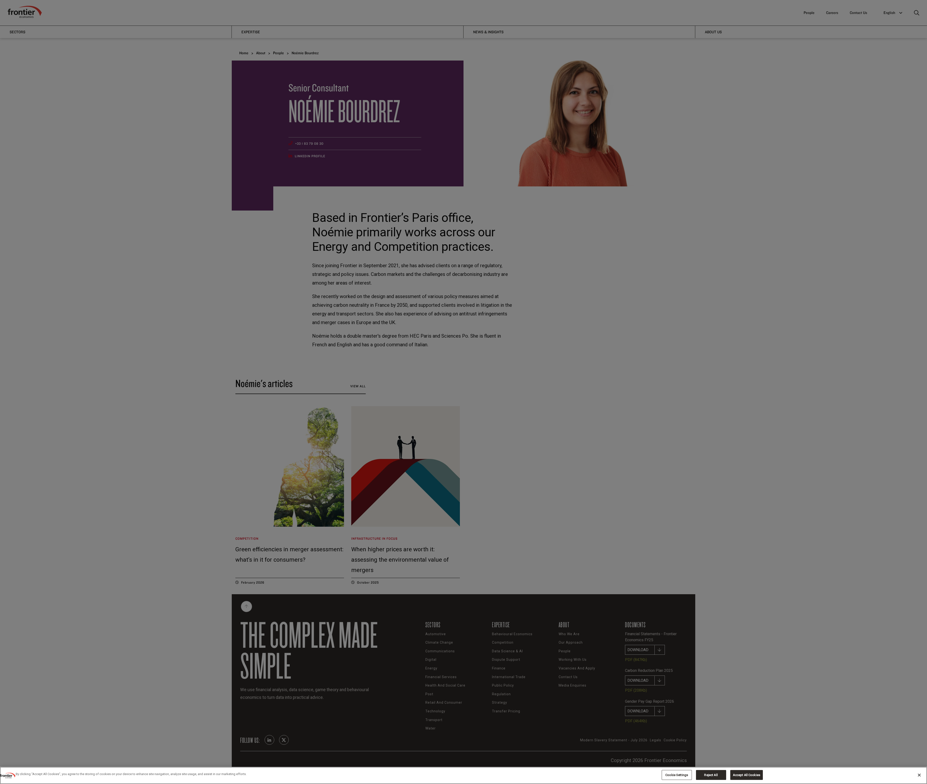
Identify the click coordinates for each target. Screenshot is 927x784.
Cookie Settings (676, 775)
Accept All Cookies (746, 775)
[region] (463, 775)
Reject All (710, 775)
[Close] (919, 775)
